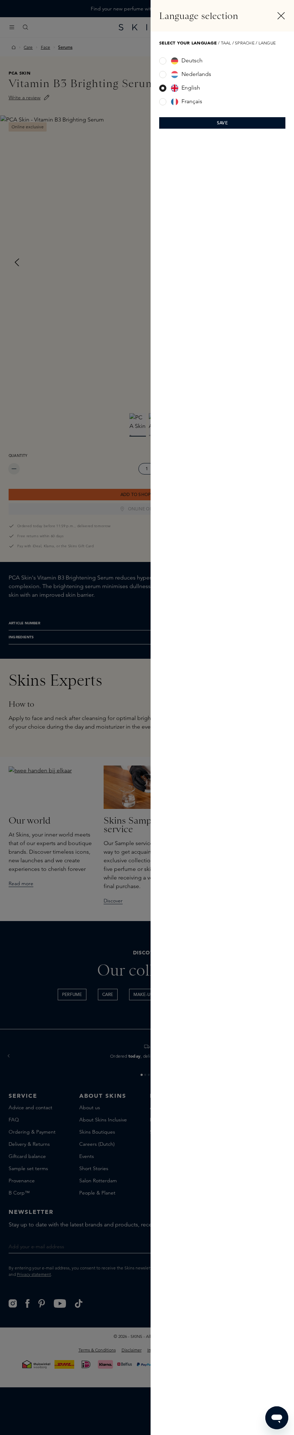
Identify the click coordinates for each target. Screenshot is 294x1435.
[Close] (281, 15)
